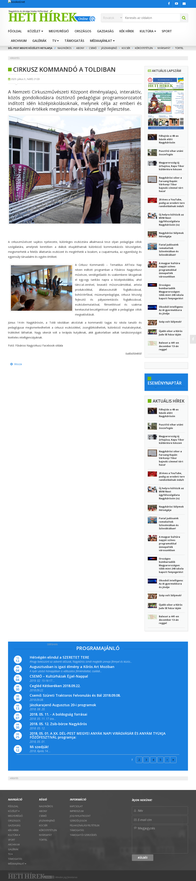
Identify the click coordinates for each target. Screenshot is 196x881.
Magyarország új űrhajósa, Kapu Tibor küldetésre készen (171, 166)
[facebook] (193, 339)
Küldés (142, 857)
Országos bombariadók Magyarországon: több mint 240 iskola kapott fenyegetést (171, 291)
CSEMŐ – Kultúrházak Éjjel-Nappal (59, 676)
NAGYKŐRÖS (64, 48)
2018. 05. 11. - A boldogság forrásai (58, 714)
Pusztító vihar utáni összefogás (171, 152)
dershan (52, 644)
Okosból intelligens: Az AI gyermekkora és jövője (171, 310)
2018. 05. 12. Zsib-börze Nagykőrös (58, 724)
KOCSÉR (126, 48)
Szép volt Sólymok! (170, 321)
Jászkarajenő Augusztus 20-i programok (63, 705)
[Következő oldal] (167, 760)
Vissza (17, 364)
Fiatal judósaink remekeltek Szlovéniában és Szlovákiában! (169, 249)
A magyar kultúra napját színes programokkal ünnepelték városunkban (169, 270)
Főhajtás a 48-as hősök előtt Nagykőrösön (169, 139)
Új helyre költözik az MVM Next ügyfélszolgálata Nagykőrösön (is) (171, 219)
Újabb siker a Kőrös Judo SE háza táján (170, 332)
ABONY (80, 48)
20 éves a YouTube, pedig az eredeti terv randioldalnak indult (172, 203)
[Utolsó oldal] (173, 760)
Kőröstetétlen (144, 48)
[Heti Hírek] (51, 16)
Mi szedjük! (39, 746)
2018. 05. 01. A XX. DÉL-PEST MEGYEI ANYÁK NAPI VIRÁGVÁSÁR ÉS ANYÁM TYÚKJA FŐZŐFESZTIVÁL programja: (98, 735)
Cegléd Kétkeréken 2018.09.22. (55, 685)
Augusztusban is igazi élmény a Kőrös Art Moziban (72, 666)
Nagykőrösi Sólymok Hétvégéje (171, 234)
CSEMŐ (92, 48)
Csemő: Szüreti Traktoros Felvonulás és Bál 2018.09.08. (75, 695)
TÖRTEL (179, 48)
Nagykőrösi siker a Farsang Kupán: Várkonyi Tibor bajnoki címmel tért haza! (171, 184)
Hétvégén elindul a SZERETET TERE (59, 657)
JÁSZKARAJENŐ (109, 48)
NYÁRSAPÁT (164, 48)
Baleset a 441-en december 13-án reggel (169, 346)
